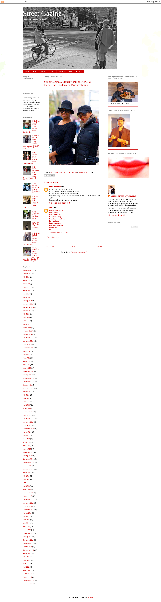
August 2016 (27, 351)
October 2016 (27, 344)
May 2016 (26, 361)
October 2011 (27, 547)
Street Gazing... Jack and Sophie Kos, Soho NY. (36, 188)
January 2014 (27, 456)
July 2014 (26, 435)
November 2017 (28, 304)
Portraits (79, 71)
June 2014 (26, 439)
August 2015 (27, 392)
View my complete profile (116, 215)
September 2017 (28, 307)
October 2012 (27, 506)
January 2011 (27, 577)
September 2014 (28, 429)
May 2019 (26, 280)
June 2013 (26, 479)
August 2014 (27, 432)
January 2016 (27, 375)
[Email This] (45, 175)
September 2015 (28, 388)
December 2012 (28, 499)
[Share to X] (49, 175)
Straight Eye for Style (65, 71)
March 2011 (27, 570)
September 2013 (28, 469)
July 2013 (26, 476)
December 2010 (28, 580)
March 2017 (27, 328)
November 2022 (28, 270)
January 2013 (27, 496)
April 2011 (26, 567)
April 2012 (26, 526)
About (35, 71)
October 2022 (27, 274)
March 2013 (27, 489)
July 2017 (26, 314)
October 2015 (27, 385)
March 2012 (27, 530)
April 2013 (26, 486)
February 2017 (28, 331)
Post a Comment (52, 237)
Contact (43, 71)
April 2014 (26, 445)
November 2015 (28, 381)
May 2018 (26, 294)
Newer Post (50, 247)
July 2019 (26, 277)
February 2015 (28, 412)
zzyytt (51, 207)
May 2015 (26, 402)
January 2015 (27, 415)
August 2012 (27, 513)
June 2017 (26, 317)
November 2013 (28, 462)
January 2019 (27, 287)
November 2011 (28, 543)
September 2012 (28, 510)
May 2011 (26, 564)
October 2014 (27, 425)
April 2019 (26, 284)
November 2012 (28, 503)
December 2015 (28, 378)
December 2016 (28, 338)
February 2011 (27, 574)
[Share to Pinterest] (54, 175)
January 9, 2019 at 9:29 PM (58, 232)
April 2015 (26, 405)
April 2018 (26, 297)
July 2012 (26, 516)
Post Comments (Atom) (79, 252)
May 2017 (26, 321)
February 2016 (28, 371)
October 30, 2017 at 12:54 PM (59, 203)
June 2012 (26, 520)
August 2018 (27, 290)
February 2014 (28, 452)
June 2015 (26, 398)
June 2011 (26, 560)
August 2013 (27, 472)
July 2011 (26, 557)
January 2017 (27, 334)
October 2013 (27, 466)
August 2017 (27, 311)
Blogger (90, 597)
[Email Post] (91, 172)
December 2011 (28, 540)
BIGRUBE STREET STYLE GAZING (123, 196)
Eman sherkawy (55, 186)
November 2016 (28, 341)
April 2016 (26, 365)
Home (27, 71)
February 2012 (28, 533)
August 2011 (27, 553)
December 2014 (28, 419)
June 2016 (26, 358)
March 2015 (27, 408)
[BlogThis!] (47, 175)
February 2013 (28, 493)
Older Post (98, 247)
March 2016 (27, 368)
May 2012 (26, 523)
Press (52, 71)
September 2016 (28, 348)
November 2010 (28, 584)
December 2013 (28, 459)
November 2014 (28, 422)
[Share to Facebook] (52, 175)
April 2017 (26, 324)
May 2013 (26, 483)
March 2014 (27, 449)
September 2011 (28, 550)
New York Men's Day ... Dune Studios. (36, 225)
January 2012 (27, 536)
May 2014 (26, 442)
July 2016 (26, 354)
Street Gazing (42, 13)
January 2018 (27, 301)
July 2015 (26, 395)
